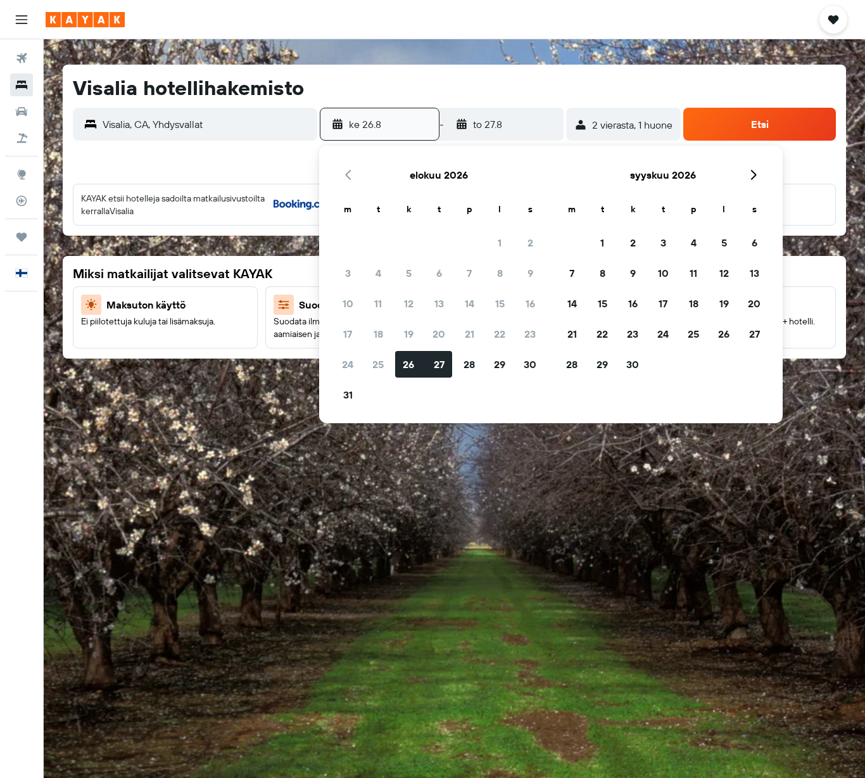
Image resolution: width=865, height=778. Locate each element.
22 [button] (499, 334)
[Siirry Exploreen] (21, 174)
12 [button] (409, 303)
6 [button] (439, 273)
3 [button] (348, 273)
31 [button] (348, 394)
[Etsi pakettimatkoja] (21, 138)
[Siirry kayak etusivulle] (85, 19)
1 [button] (500, 242)
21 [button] (469, 334)
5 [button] (409, 273)
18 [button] (378, 334)
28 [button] (469, 364)
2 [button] (530, 242)
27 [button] (439, 364)
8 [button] (500, 273)
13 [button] (439, 303)
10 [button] (348, 303)
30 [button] (530, 364)
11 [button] (378, 303)
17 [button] (347, 334)
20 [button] (438, 334)
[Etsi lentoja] (21, 58)
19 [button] (409, 334)
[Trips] (21, 237)
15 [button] (500, 303)
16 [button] (530, 303)
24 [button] (347, 364)
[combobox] (207, 124)
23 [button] (530, 334)
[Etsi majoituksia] (21, 85)
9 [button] (530, 273)
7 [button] (469, 273)
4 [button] (378, 273)
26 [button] (408, 364)
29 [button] (499, 364)
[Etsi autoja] (21, 111)
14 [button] (469, 303)
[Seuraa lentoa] (21, 201)
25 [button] (378, 364)
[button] (21, 20)
